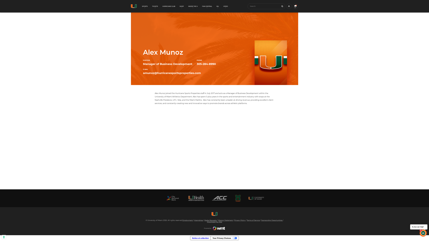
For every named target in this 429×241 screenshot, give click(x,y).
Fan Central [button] (207, 6)
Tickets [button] (155, 6)
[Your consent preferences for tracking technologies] (4, 237)
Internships (198, 220)
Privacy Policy (240, 220)
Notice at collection (200, 238)
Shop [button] (182, 6)
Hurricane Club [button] (168, 6)
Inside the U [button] (193, 6)
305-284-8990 (206, 64)
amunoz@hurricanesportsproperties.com (172, 73)
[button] (289, 6)
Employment (187, 220)
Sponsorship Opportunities (272, 220)
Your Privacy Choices (221, 238)
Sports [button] (145, 6)
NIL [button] (218, 6)
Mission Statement (225, 220)
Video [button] (225, 6)
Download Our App (214, 222)
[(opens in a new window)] (173, 198)
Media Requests (210, 220)
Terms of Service (253, 220)
